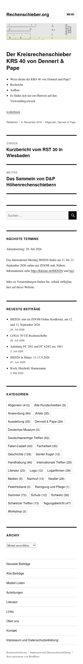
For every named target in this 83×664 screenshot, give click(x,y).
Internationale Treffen (54, 462)
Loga (36, 470)
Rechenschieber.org (27, 14)
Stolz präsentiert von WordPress (22, 656)
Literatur (16, 470)
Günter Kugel (48, 454)
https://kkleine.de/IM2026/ (47, 271)
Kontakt (11, 630)
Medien (15, 478)
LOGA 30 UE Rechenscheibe (28, 335)
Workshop (17, 511)
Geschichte (19, 454)
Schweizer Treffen (23, 503)
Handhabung (20, 462)
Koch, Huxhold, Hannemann (28, 368)
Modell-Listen (15, 583)
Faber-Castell (20, 446)
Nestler (56, 478)
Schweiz (60, 495)
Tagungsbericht (57, 503)
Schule (39, 495)
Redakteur (12, 122)
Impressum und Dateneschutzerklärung (50, 652)
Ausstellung (19, 421)
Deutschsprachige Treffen (28, 437)
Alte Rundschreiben (50, 405)
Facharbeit (47, 446)
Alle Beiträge (15, 573)
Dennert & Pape (66, 122)
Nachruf (35, 478)
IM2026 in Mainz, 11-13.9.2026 (30, 357)
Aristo (42, 413)
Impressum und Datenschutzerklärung (32, 640)
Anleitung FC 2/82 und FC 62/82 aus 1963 (36, 346)
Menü (71, 14)
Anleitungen (14, 592)
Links (10, 611)
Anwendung (19, 413)
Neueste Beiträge (18, 564)
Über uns (12, 621)
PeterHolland (19, 486)
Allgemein (50, 122)
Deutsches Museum (24, 429)
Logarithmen (59, 470)
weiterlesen (13, 112)
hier (71, 271)
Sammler (17, 495)
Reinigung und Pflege (52, 486)
